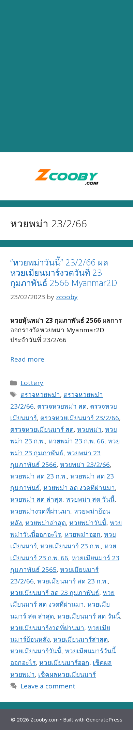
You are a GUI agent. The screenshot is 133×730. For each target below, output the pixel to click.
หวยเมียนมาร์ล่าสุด (80, 639)
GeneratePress (104, 719)
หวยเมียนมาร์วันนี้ (35, 651)
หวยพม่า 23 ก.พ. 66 (76, 441)
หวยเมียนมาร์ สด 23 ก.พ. (72, 581)
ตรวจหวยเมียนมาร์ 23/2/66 (79, 417)
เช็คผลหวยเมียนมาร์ (67, 674)
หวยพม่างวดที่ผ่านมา (40, 511)
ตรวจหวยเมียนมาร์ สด (42, 429)
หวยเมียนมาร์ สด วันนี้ (88, 616)
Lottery (31, 382)
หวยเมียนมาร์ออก (64, 662)
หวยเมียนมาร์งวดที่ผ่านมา (47, 627)
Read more (27, 359)
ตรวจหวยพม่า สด (62, 406)
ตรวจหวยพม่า (40, 394)
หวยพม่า (89, 429)
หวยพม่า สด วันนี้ (90, 499)
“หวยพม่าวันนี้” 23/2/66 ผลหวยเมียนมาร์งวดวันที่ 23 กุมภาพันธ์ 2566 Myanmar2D (63, 272)
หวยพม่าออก (82, 534)
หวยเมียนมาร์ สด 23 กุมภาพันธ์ (54, 592)
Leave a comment (47, 686)
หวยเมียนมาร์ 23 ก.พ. (70, 546)
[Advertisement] (66, 76)
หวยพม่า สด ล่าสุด (36, 499)
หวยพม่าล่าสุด (45, 522)
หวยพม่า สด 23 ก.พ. (38, 476)
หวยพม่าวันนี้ (87, 522)
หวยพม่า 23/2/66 (85, 464)
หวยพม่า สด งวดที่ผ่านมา (79, 487)
